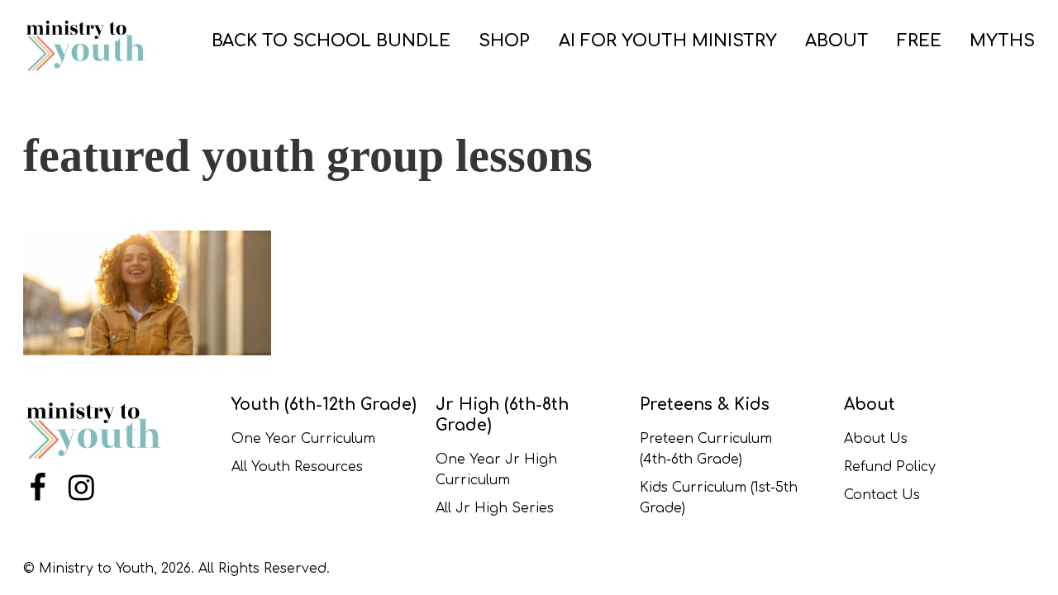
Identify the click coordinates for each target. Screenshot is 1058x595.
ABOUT (837, 40)
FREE (919, 40)
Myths (1002, 40)
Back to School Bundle (331, 40)
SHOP (504, 40)
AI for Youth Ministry (668, 40)
